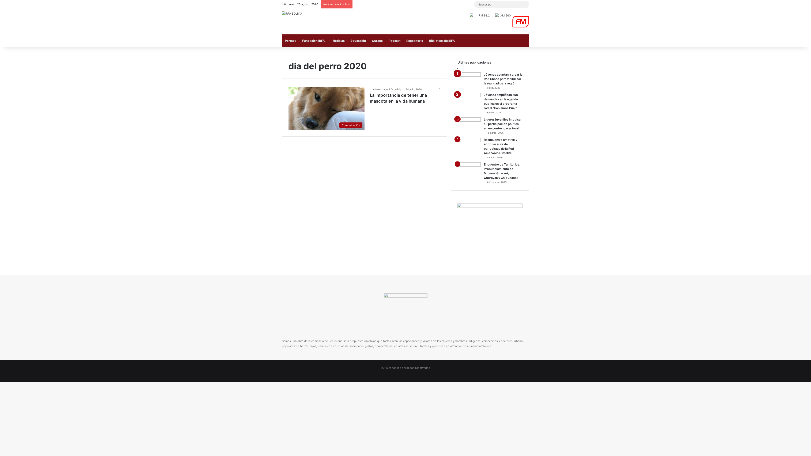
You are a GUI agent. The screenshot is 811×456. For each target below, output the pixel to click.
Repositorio (414, 40)
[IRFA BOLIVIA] (292, 13)
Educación (358, 40)
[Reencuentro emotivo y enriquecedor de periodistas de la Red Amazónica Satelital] (469, 145)
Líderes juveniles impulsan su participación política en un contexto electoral (503, 124)
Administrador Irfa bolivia (386, 89)
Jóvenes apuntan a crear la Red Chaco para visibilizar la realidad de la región (503, 79)
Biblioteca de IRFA (442, 40)
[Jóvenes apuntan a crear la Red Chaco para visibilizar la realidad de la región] (469, 80)
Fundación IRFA (313, 40)
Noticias (339, 40)
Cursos (377, 40)
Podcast (394, 40)
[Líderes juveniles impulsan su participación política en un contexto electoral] (469, 125)
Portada (290, 40)
